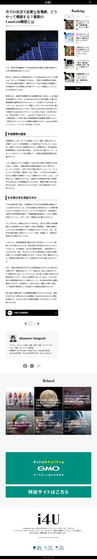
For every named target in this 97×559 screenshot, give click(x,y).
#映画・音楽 (74, 432)
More (78, 88)
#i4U (20, 431)
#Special (25, 26)
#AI (14, 407)
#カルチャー (31, 26)
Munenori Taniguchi (17, 26)
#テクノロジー (38, 26)
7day (78, 16)
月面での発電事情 (21, 313)
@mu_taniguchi (45, 353)
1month (87, 16)
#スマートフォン (17, 432)
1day (69, 16)
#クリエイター (74, 431)
